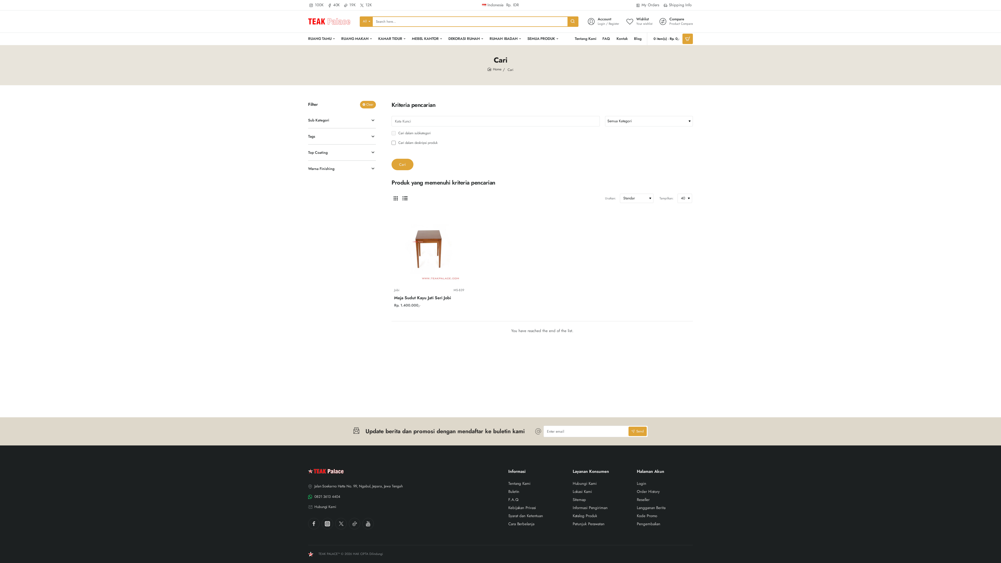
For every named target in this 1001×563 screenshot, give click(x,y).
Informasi (517, 471)
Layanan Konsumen (591, 471)
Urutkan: (610, 198)
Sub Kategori (318, 120)
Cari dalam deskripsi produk (417, 143)
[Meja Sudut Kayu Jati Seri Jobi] (429, 249)
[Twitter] (341, 523)
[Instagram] (327, 523)
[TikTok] (354, 523)
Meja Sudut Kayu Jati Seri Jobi (422, 298)
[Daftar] (405, 198)
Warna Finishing (321, 168)
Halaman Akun (650, 471)
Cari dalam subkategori (414, 133)
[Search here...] (572, 21)
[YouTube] (368, 523)
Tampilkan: (667, 198)
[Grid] (396, 198)
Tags (311, 136)
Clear (369, 104)
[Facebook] (314, 523)
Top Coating (318, 152)
